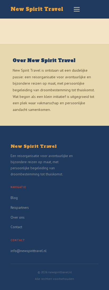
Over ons (18, 217)
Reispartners (20, 207)
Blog (14, 197)
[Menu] (77, 9)
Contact (16, 226)
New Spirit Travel (37, 9)
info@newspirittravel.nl (29, 250)
